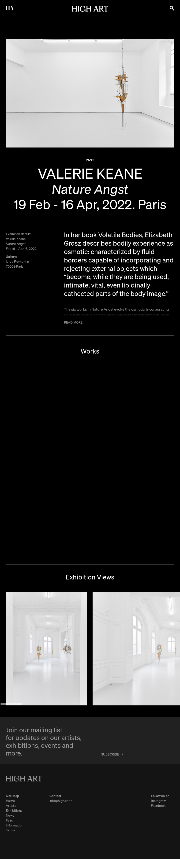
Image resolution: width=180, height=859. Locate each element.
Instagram (158, 800)
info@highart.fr (60, 800)
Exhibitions (14, 810)
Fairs (9, 820)
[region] (90, 648)
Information (14, 825)
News (10, 815)
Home (10, 800)
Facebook (158, 805)
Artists (11, 805)
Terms (10, 830)
